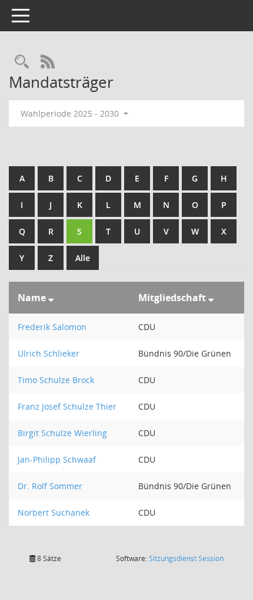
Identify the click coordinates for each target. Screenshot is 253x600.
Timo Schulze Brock (56, 379)
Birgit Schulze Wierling (62, 433)
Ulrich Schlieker (48, 353)
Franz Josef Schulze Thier (67, 406)
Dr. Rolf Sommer (50, 486)
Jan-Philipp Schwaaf (57, 459)
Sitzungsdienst (186, 558)
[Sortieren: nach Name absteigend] (51, 297)
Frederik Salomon (52, 326)
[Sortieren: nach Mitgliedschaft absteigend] (211, 297)
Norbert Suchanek (53, 512)
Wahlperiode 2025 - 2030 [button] (71, 113)
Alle (82, 257)
